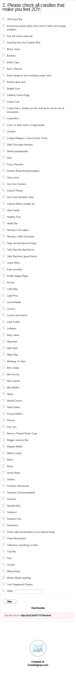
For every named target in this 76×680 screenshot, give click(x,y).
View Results (38, 608)
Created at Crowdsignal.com (38, 663)
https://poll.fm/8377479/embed (36, 615)
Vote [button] (9, 601)
